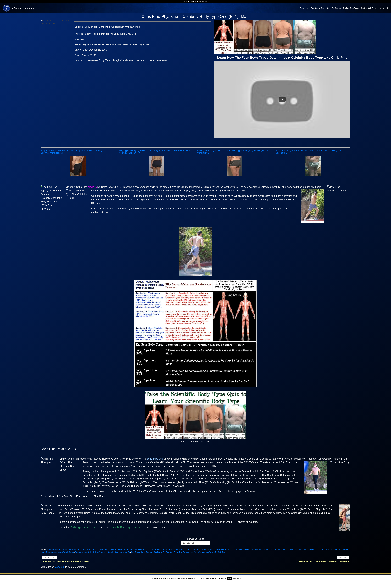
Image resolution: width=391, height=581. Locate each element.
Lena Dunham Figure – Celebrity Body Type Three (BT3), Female (65, 561)
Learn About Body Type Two (313, 549)
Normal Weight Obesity (66, 552)
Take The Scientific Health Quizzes (195, 1)
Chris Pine (170, 549)
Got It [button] (229, 578)
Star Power (158, 552)
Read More (237, 578)
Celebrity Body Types (368, 8)
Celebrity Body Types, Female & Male (145, 549)
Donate (381, 8)
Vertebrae (189, 552)
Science (84, 552)
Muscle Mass (45, 552)
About (302, 8)
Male (332, 549)
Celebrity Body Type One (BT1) (119, 549)
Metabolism (343, 549)
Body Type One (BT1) (84, 549)
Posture (78, 552)
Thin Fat (182, 552)
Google (253, 521)
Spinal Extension (147, 552)
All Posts (55, 549)
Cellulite (162, 549)
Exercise (181, 549)
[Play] (282, 99)
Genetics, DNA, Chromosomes (213, 549)
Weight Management (201, 552)
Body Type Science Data (315, 8)
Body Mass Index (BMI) (67, 549)
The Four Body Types (351, 8)
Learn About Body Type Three (291, 549)
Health (227, 549)
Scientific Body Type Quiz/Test (126, 527)
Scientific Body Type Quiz (97, 552)
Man (336, 549)
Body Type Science (100, 549)
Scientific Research (115, 552)
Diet (176, 549)
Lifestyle (327, 549)
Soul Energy (135, 552)
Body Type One (155, 458)
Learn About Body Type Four (248, 549)
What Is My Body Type (217, 552)
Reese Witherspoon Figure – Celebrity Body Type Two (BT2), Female (324, 561)
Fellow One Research (193, 549)
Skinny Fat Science (334, 8)
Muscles (54, 552)
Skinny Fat (126, 552)
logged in (59, 567)
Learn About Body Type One (269, 549)
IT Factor (234, 549)
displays (92, 187)
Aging (49, 549)
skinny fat (133, 190)
